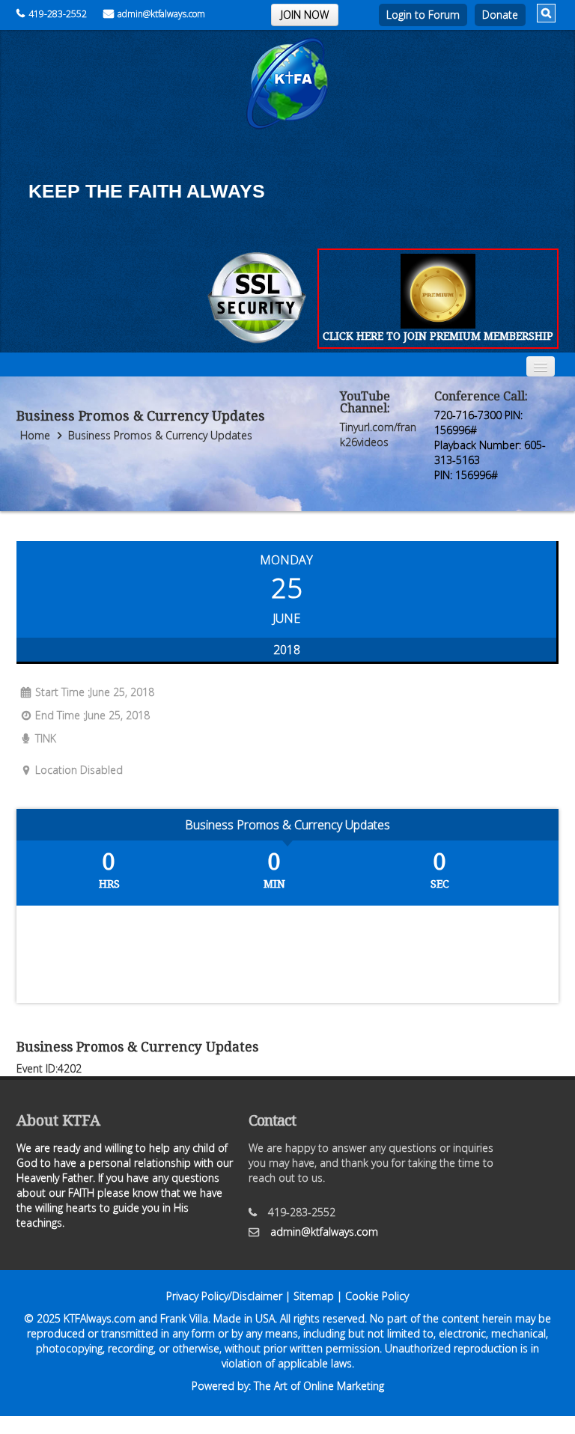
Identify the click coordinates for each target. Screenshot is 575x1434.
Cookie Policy (377, 1296)
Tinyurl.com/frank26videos (378, 434)
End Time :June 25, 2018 (92, 715)
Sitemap (313, 1296)
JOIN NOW (305, 14)
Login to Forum (423, 14)
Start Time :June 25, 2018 (94, 692)
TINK (45, 738)
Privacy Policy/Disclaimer (224, 1296)
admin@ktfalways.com (161, 13)
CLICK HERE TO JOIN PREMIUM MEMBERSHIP (438, 336)
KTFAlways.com (100, 1318)
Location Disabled (79, 770)
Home (35, 435)
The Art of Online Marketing (319, 1386)
